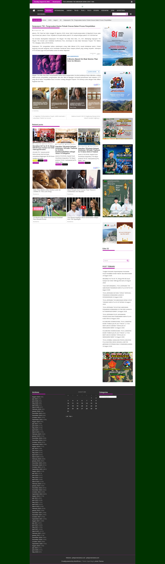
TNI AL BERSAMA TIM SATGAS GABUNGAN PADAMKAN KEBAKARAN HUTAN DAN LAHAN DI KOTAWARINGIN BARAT (117, 309)
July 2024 (35, 448)
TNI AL (83, 10)
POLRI (89, 10)
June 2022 (35, 500)
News (45, 160)
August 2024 (36, 446)
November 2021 (37, 514)
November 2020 (37, 539)
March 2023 (35, 481)
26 (77, 408)
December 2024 (37, 438)
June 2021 (35, 525)
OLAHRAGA (35, 162)
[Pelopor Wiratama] (34, 10)
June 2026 (35, 401)
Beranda (40, 10)
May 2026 (35, 403)
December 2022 (37, 488)
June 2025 (35, 426)
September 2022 (37, 494)
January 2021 (36, 535)
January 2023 (36, 486)
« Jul (67, 416)
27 (82, 408)
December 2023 (37, 463)
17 (68, 406)
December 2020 (37, 537)
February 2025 (36, 434)
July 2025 (35, 423)
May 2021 (35, 527)
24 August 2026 (38, 144)
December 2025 (37, 413)
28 (86, 408)
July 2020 (35, 548)
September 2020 (37, 543)
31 (68, 411)
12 (77, 403)
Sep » (70, 416)
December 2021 (37, 512)
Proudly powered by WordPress (71, 561)
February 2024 (36, 459)
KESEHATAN (104, 10)
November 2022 (37, 490)
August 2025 (36, 421)
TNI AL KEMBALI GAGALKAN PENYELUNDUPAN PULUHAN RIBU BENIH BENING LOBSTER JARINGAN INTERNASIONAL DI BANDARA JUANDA (117, 342)
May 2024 (35, 452)
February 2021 (36, 533)
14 (86, 403)
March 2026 (35, 407)
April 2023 (35, 479)
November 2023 (37, 465)
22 (91, 406)
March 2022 (35, 506)
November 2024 (37, 440)
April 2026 (35, 405)
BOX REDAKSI (41, 14)
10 (68, 403)
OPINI (112, 10)
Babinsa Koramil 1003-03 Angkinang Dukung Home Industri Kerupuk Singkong (86, 117)
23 (96, 406)
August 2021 (36, 521)
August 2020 (36, 546)
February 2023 (36, 483)
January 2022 (36, 510)
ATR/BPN (96, 10)
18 (73, 406)
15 (91, 403)
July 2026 (35, 399)
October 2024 (36, 442)
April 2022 (35, 504)
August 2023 (36, 471)
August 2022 (36, 496)
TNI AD (76, 10)
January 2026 (36, 411)
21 (86, 406)
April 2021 (35, 529)
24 (68, 408)
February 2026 (36, 409)
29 (91, 408)
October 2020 (36, 541)
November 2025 (37, 415)
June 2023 (35, 475)
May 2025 (35, 428)
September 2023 (37, 469)
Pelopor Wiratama (48, 144)
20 (82, 406)
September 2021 (37, 519)
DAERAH (69, 10)
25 (73, 408)
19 (77, 406)
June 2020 (35, 550)
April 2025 (35, 430)
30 (96, 408)
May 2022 (35, 502)
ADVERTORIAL (121, 10)
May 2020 (35, 552)
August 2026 (36, 397)
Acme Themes (99, 561)
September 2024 (37, 444)
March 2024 (35, 457)
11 (73, 403)
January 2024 (36, 461)
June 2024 (35, 450)
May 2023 (35, 477)
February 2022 (36, 508)
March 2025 (35, 432)
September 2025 (37, 419)
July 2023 (35, 473)
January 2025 (36, 436)
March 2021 (35, 531)
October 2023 (36, 467)
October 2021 (36, 517)
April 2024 (35, 455)
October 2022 (36, 492)
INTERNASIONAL (59, 10)
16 (96, 403)
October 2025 (36, 417)
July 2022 (35, 498)
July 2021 (35, 523)
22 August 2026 (60, 144)
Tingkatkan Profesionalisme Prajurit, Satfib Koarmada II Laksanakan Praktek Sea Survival (49, 117)
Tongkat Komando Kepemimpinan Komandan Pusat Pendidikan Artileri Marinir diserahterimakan (92, 1)
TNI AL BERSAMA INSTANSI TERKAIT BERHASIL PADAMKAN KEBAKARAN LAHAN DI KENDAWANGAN (117, 295)
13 (82, 403)
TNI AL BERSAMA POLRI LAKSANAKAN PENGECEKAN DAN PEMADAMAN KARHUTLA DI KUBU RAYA (117, 316)
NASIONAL (49, 10)
